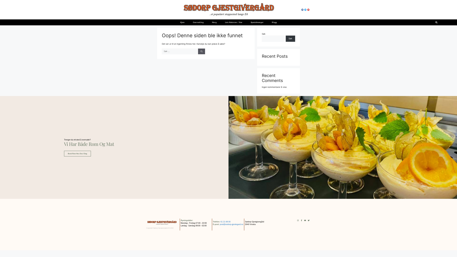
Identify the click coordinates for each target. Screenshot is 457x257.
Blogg (274, 22)
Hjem (182, 22)
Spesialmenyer (257, 22)
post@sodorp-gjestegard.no (231, 224)
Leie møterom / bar (234, 22)
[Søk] (201, 51)
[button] (436, 22)
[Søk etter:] (180, 51)
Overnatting (198, 22)
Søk (263, 34)
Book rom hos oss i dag (77, 154)
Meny (214, 22)
